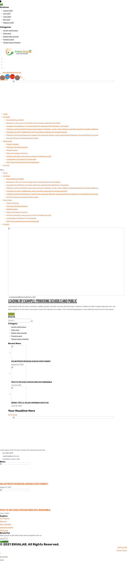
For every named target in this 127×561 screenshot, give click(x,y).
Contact (6, 165)
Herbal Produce (12, 150)
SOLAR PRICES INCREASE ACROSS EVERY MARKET (31, 361)
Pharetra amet (8, 40)
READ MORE (11, 314)
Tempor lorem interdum (12, 43)
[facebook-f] (3, 59)
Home (5, 114)
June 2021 (7, 17)
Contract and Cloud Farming (17, 147)
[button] (63, 169)
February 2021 (8, 23)
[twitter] (3, 62)
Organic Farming (12, 144)
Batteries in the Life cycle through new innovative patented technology (33, 123)
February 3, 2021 (31, 297)
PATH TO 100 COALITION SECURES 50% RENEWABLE (31, 382)
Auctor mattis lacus (10, 30)
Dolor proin (7, 33)
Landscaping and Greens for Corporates (21, 159)
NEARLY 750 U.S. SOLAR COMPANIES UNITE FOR (30, 403)
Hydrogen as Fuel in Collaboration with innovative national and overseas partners (36, 132)
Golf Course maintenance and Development (22, 162)
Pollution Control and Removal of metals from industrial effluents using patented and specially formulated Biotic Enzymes (52, 135)
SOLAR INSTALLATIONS (15, 120)
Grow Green (7, 141)
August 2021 (8, 11)
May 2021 (6, 20)
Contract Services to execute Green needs (22, 138)
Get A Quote (12, 415)
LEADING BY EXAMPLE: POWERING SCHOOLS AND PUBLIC (42, 301)
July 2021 (7, 14)
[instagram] (3, 68)
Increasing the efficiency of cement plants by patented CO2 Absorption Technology (37, 126)
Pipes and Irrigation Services (17, 153)
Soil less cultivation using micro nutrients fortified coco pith (28, 156)
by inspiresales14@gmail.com (17, 297)
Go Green (6, 117)
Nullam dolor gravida (11, 37)
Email (2, 539)
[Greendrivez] (18, 51)
